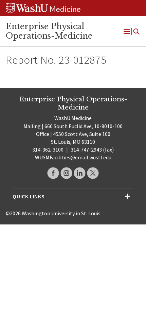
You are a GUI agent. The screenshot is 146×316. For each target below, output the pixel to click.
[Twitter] (93, 173)
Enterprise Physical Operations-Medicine (49, 31)
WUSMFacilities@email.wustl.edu (73, 157)
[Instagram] (66, 173)
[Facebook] (53, 173)
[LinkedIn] (80, 173)
